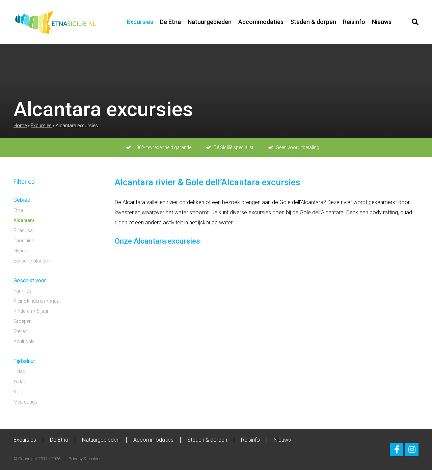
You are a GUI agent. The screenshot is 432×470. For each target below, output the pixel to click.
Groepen (23, 321)
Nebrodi (22, 250)
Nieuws (382, 21)
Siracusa (23, 230)
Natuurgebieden (210, 21)
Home (20, 125)
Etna (18, 210)
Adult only (24, 341)
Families (22, 291)
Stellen (20, 331)
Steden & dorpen (313, 21)
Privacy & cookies (85, 458)
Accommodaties (261, 21)
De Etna (170, 21)
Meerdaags (25, 402)
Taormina (24, 240)
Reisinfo (354, 21)
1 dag (19, 371)
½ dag (20, 381)
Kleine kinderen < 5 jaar (37, 301)
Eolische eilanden (32, 261)
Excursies (140, 21)
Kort (18, 391)
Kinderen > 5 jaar (31, 311)
